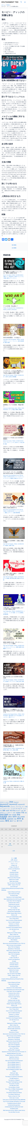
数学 (10, 814)
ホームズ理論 (12, 409)
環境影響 (22, 816)
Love (14, 931)
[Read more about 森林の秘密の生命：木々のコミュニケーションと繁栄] (14, 634)
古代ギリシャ (3, 812)
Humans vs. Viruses (14, 924)
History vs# (14, 915)
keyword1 (4, 804)
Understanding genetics (14, 1105)
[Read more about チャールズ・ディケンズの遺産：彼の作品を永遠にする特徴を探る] (14, 464)
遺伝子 (12, 821)
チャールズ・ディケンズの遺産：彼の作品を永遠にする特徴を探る (13, 472)
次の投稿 (14, 247)
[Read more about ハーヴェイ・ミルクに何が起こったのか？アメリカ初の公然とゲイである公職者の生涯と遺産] (14, 362)
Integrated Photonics (14, 925)
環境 (18, 816)
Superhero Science (14, 1057)
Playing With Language (14, 1050)
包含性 (10, 376)
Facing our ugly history (14, 906)
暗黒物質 (14, 814)
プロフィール (14, 863)
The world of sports (14, 1090)
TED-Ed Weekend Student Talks (14, 1069)
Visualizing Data (14, 1108)
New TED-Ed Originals (8, 375)
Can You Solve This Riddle (14, 883)
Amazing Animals (14, 872)
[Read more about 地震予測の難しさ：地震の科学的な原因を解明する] (14, 737)
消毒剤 (16, 409)
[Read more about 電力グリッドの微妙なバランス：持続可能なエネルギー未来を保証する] (14, 701)
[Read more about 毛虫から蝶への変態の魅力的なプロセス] (14, 770)
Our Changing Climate (14, 1046)
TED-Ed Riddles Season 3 (14, 1066)
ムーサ (12, 442)
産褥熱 (20, 409)
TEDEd (13, 275)
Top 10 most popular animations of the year (14, 1101)
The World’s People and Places (14, 1092)
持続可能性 (4, 814)
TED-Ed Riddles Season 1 (14, 1062)
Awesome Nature (7, 748)
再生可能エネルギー (15, 810)
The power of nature (14, 1083)
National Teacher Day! (14, 952)
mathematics (12, 806)
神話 (15, 819)
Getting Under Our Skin (14, 909)
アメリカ (18, 806)
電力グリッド (12, 717)
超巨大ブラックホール (12, 278)
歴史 (18, 814)
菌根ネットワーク (7, 648)
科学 (19, 818)
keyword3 (21, 804)
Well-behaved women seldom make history (14, 1110)
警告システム (10, 750)
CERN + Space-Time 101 (14, 884)
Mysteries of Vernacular (14, 948)
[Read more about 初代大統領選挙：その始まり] (14, 329)
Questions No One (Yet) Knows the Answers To (14, 1051)
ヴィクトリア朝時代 (9, 478)
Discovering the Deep (14, 893)
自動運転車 (2, 821)
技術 (26, 812)
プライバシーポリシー (14, 861)
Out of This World (7, 275)
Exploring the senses (14, 904)
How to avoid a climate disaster (14, 920)
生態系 (3, 818)
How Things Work (7, 611)
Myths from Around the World (14, 950)
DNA (11, 802)
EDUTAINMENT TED (9, 2)
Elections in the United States (14, 897)
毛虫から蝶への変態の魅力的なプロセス (13, 778)
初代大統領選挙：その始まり (12, 337)
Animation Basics (14, 874)
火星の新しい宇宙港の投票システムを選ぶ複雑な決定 (13, 608)
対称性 (6, 545)
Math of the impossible (14, 936)
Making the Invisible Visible (14, 932)
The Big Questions (14, 1078)
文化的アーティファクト (10, 681)
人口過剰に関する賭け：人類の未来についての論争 (13, 574)
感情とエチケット (9, 512)
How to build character (14, 922)
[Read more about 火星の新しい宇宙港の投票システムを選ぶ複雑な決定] (14, 600)
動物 (22, 810)
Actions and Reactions (14, 868)
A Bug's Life (6, 781)
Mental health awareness (14, 938)
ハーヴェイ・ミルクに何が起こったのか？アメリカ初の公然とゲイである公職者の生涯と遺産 (13, 372)
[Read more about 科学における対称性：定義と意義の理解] (14, 533)
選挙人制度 (7, 342)
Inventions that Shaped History (10, 714)
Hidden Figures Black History (14, 913)
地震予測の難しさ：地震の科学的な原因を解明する (13, 745)
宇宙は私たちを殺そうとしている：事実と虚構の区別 (12, 272)
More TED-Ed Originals (14, 947)
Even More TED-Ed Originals (9, 339)
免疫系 (7, 810)
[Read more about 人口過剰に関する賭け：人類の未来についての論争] (14, 565)
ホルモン (25, 808)
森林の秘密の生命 (20, 647)
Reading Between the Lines (14, 1053)
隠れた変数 (15, 750)
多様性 (14, 812)
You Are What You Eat (14, 1112)
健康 (3, 810)
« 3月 (13, 850)
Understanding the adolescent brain (14, 1106)
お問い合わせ (14, 860)
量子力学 (19, 821)
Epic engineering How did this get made (14, 899)
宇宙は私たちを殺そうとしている (16, 276)
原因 (25, 810)
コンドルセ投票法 (19, 612)
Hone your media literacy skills (10, 408)
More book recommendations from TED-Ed (13, 475)
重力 (15, 821)
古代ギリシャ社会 (19, 442)
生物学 (10, 545)
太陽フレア (5, 276)
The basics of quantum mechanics (14, 1076)
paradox (9, 309)
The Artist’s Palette (14, 1074)
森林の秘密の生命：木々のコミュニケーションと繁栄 (13, 642)
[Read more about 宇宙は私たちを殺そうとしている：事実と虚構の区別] (14, 264)
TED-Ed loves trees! (14, 1059)
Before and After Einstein (14, 877)
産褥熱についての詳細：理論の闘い (13, 405)
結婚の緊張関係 (16, 512)
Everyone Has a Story (14, 902)
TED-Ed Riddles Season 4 (14, 1067)
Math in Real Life (14, 934)
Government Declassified (14, 911)
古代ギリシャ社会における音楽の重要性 (13, 438)
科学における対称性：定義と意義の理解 (13, 541)
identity (5, 309)
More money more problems (14, 945)
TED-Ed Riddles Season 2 (14, 1064)
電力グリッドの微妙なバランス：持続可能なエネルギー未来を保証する (13, 711)
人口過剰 (7, 578)
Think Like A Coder (14, 1098)
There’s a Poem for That (14, 1096)
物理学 (15, 817)
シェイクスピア (16, 808)
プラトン (9, 442)
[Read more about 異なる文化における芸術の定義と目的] (14, 668)
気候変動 (3, 816)
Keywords (5, 806)
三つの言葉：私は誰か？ (10, 306)
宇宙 (22, 812)
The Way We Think (11, 308)
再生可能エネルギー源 (14, 715)
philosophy (14, 309)
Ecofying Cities (14, 895)
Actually (14, 870)
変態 (21, 781)
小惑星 (4, 278)
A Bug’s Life (14, 865)
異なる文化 (19, 681)
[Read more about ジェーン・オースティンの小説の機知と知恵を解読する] (14, 498)
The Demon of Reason (14, 1080)
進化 (13, 545)
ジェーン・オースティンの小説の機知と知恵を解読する (13, 506)
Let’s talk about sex (14, 929)
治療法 (10, 816)
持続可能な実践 (13, 578)
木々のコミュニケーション (10, 647)
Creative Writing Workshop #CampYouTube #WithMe (12, 889)
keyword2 (13, 804)
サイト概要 (14, 858)
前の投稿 (14, 245)
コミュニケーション (5, 808)
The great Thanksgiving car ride (14, 1082)
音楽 (6, 444)
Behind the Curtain (7, 440)
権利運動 (14, 376)
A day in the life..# (14, 867)
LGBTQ (6, 376)
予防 (1, 810)
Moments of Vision (14, 941)
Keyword (16, 802)
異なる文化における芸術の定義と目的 (13, 677)
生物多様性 (10, 819)
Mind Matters (14, 940)
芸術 (23, 681)
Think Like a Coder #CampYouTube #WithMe (14, 1099)
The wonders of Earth (14, 1087)
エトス (4, 442)
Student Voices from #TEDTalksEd (14, 1055)
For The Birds (14, 908)
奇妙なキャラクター (18, 478)
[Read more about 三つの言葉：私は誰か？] (14, 298)
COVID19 (7, 802)
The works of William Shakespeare (14, 1089)
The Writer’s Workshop (14, 1094)
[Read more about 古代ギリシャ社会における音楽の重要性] (14, 429)
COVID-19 (2, 802)
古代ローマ (9, 812)
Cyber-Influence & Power (14, 892)
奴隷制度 (18, 812)
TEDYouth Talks (14, 1073)
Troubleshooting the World (14, 1103)
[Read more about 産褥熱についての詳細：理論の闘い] (14, 397)
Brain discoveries (14, 881)
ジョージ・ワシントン (12, 341)
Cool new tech (14, 886)
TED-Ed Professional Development (14, 1060)
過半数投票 (5, 614)
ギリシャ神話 (24, 806)
